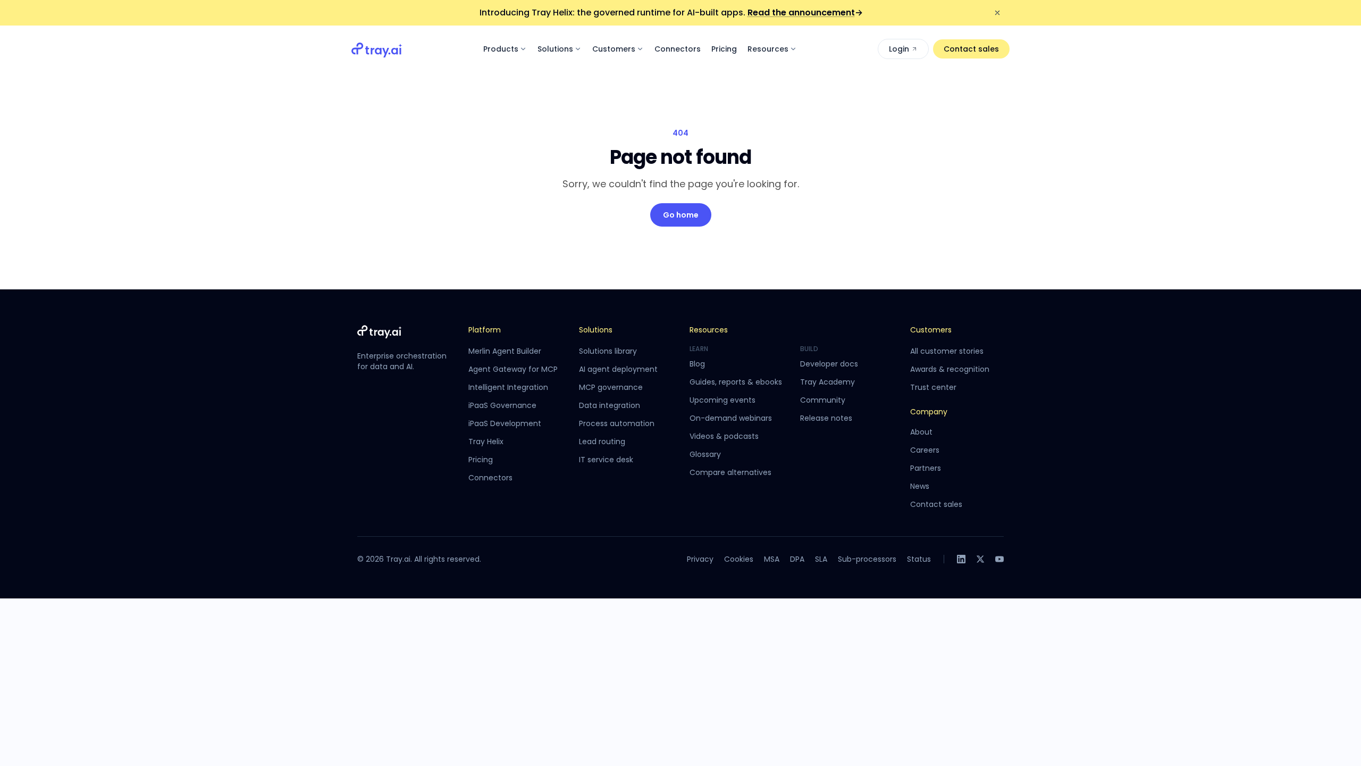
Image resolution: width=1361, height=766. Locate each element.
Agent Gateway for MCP (513, 369)
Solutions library (608, 351)
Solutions (555, 49)
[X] (980, 559)
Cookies (738, 559)
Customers (613, 49)
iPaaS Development (504, 423)
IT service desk (606, 459)
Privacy (700, 559)
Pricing (724, 49)
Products (500, 49)
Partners (925, 468)
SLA (821, 559)
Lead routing (602, 441)
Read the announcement (805, 12)
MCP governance (611, 387)
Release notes (826, 418)
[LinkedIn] (961, 559)
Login (899, 49)
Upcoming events (722, 400)
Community (822, 400)
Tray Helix (485, 441)
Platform (484, 329)
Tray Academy (827, 382)
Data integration (609, 405)
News (919, 486)
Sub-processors (867, 559)
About (921, 432)
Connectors (677, 49)
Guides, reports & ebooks (736, 382)
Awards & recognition (949, 369)
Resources (767, 49)
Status (919, 559)
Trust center (933, 387)
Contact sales (971, 49)
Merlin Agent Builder (504, 351)
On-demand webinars (731, 418)
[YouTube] (999, 559)
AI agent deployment (618, 369)
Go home (681, 215)
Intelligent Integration (508, 387)
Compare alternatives (730, 472)
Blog (697, 364)
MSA (771, 559)
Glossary (705, 454)
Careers (924, 450)
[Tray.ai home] (376, 48)
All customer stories (947, 351)
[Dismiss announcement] (997, 12)
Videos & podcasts (724, 436)
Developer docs (829, 364)
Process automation (616, 423)
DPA (797, 559)
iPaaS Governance (502, 405)
